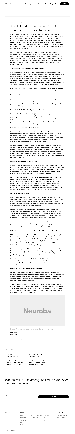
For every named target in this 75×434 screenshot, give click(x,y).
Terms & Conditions (36, 415)
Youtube (46, 421)
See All (68, 349)
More (65, 12)
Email (8, 389)
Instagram (46, 419)
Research (22, 419)
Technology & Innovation (37, 12)
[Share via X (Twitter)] (14, 339)
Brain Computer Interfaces (20, 12)
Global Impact (13, 332)
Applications (23, 420)
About (21, 424)
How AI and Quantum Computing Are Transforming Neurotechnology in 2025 (36, 355)
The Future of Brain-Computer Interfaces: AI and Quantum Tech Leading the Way (14, 355)
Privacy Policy (35, 417)
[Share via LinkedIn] (18, 339)
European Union (60, 417)
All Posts (7, 12)
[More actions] (64, 22)
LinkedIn (46, 415)
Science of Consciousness (54, 12)
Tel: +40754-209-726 (61, 415)
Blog (21, 422)
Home (21, 415)
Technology (23, 417)
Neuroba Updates (14, 334)
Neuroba (7, 3)
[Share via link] (22, 339)
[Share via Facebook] (11, 339)
